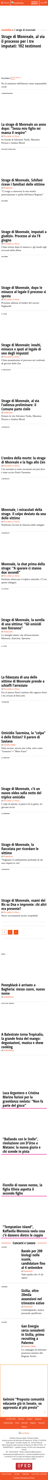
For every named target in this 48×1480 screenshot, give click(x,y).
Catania (29, 1419)
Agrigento (38, 1419)
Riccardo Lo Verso (16, 78)
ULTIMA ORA (11, 1419)
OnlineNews (8, 997)
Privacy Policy (6, 1474)
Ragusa (33, 1423)
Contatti (16, 1474)
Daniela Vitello (9, 745)
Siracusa (41, 1423)
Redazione (8, 188)
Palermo (21, 1419)
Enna (17, 1423)
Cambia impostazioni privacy (24, 1478)
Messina (25, 1423)
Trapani (24, 1427)
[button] (3, 1412)
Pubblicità (25, 1474)
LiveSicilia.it (7, 30)
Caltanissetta (8, 1423)
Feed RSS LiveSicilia (39, 1474)
